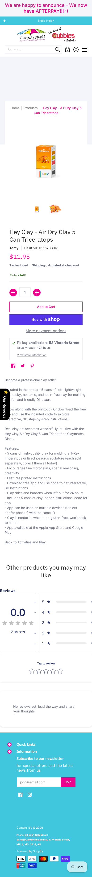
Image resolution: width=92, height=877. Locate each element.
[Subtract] (13, 292)
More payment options (46, 330)
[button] (67, 49)
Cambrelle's (24, 827)
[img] (18, 623)
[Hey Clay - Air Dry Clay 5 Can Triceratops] (37, 209)
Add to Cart (46, 307)
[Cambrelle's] (46, 35)
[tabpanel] (46, 462)
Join (68, 782)
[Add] (37, 292)
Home (15, 108)
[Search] (58, 49)
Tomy (13, 248)
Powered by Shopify (30, 851)
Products (31, 108)
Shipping (38, 265)
